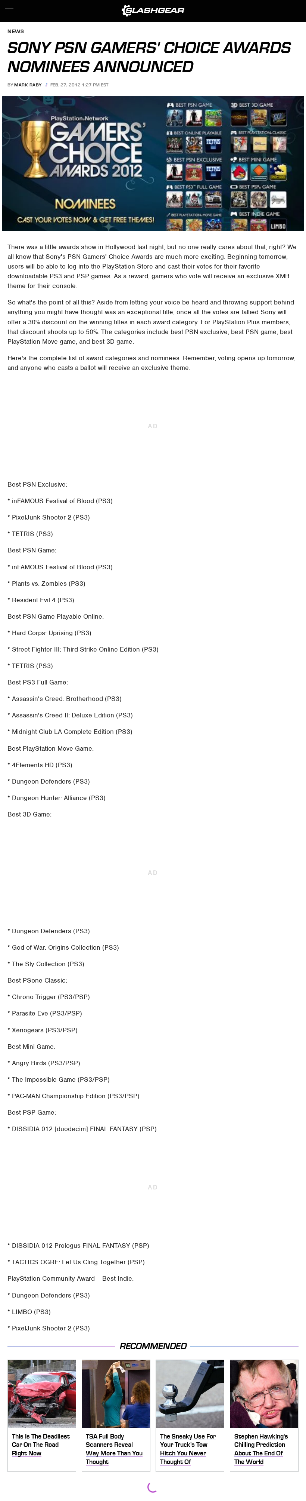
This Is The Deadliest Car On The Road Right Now (41, 1445)
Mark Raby (28, 85)
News (15, 32)
